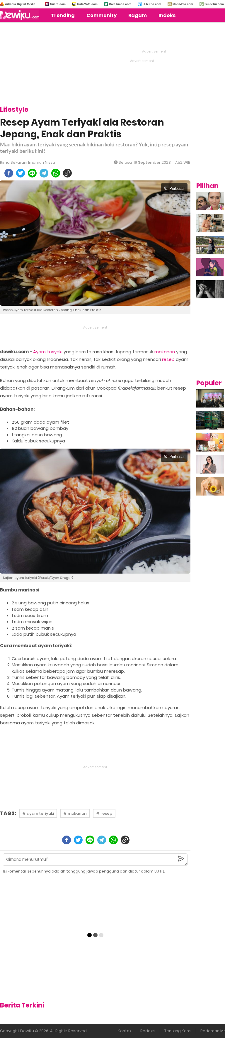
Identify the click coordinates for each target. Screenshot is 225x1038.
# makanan (75, 813)
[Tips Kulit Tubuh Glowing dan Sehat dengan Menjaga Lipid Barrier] (210, 486)
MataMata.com (87, 4)
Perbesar (177, 188)
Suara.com (58, 4)
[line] (32, 173)
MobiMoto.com (183, 4)
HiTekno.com (152, 4)
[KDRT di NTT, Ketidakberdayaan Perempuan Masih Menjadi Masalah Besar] (210, 267)
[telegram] (44, 173)
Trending (63, 15)
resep (168, 359)
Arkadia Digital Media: (20, 4)
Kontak (124, 1031)
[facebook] (9, 173)
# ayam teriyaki (38, 813)
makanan (164, 352)
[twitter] (20, 173)
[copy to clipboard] (67, 173)
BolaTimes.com (120, 4)
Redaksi (147, 1031)
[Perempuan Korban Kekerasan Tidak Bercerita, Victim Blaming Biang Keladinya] (210, 289)
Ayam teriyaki (47, 352)
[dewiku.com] (21, 15)
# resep (104, 813)
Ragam (137, 15)
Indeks (166, 15)
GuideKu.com (214, 4)
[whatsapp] (56, 173)
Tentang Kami (177, 1031)
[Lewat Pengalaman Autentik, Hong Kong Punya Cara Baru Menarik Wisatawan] (210, 420)
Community (101, 15)
